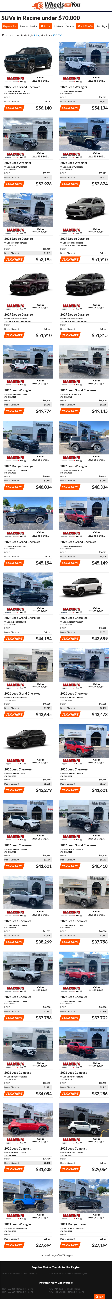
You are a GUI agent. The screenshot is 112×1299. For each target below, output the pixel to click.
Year (69, 26)
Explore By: (9, 26)
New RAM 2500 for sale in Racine (17, 1291)
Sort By (101, 26)
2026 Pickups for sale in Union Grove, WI (68, 1273)
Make (58, 26)
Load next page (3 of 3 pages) (56, 1255)
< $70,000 (86, 26)
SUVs (47, 26)
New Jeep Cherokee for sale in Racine (66, 1291)
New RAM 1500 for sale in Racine (17, 1288)
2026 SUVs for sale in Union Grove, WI (20, 1273)
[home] (56, 5)
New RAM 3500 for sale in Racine (64, 1288)
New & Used (28, 26)
